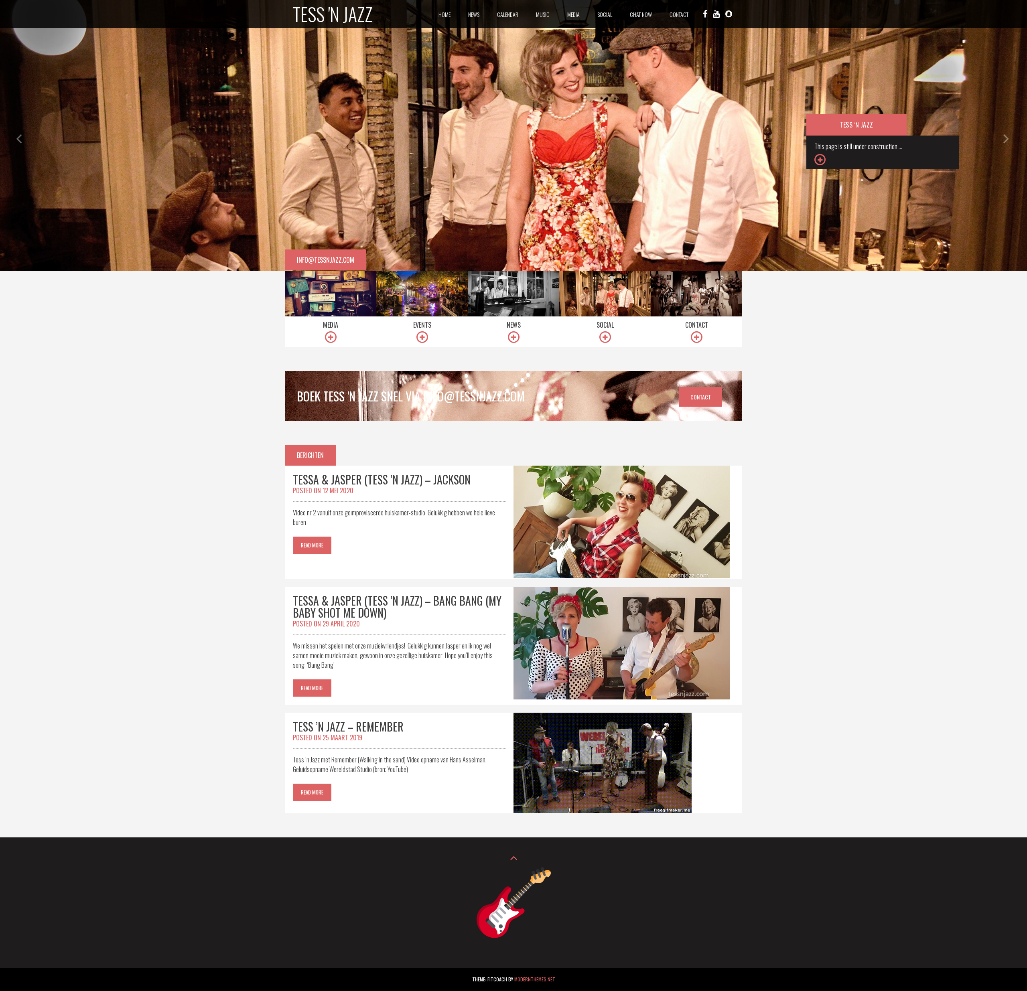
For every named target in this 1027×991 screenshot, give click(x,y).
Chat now (641, 14)
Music (543, 14)
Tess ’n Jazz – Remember (348, 726)
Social (604, 14)
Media (573, 14)
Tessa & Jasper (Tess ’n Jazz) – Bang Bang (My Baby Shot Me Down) (397, 606)
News (473, 14)
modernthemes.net (534, 979)
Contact (679, 14)
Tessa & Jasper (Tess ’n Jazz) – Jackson (382, 479)
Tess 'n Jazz (332, 13)
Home (444, 14)
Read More (312, 545)
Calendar (507, 14)
